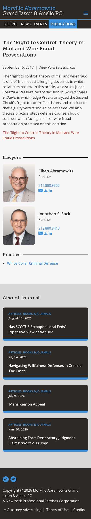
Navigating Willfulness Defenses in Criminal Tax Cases (45, 368)
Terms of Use (57, 509)
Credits (79, 509)
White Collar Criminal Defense (32, 263)
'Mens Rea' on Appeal (26, 404)
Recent (10, 24)
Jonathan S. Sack (54, 213)
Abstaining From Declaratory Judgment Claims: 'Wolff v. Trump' (41, 440)
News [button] (26, 24)
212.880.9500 (49, 185)
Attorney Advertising (24, 509)
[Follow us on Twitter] (13, 479)
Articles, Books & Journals (29, 314)
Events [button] (40, 24)
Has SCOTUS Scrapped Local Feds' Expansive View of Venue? (37, 329)
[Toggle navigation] (85, 13)
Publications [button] (63, 24)
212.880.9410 (49, 228)
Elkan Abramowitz (56, 171)
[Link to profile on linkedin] (50, 190)
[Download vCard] (46, 190)
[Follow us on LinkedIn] (6, 479)
